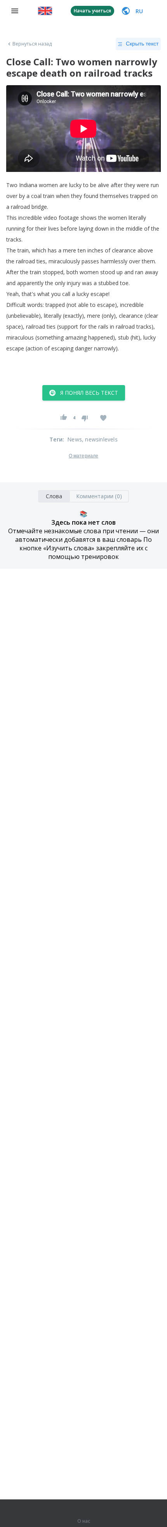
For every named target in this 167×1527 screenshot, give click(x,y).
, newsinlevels (100, 439)
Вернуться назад (32, 44)
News (74, 439)
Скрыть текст (142, 43)
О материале (83, 456)
